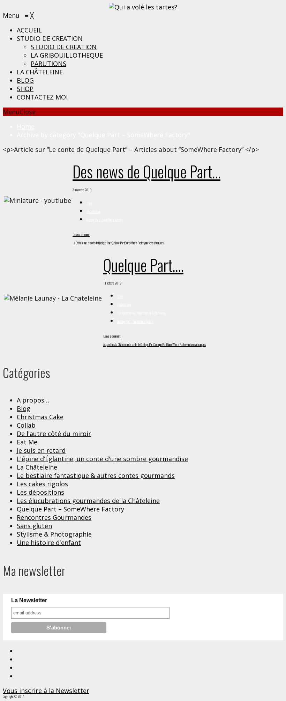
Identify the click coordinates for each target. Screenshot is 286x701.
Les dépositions (40, 492)
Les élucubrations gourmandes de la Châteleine (141, 313)
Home (26, 126)
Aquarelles (109, 344)
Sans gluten (34, 526)
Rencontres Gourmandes (54, 517)
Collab (26, 425)
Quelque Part (118, 242)
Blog (89, 203)
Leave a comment (81, 234)
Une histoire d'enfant (49, 542)
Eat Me (27, 442)
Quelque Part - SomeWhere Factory (104, 219)
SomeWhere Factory (135, 242)
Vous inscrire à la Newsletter (46, 690)
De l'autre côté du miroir (54, 433)
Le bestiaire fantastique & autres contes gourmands (96, 475)
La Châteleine (93, 211)
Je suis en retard (41, 450)
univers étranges (154, 242)
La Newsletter (29, 600)
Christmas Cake (40, 417)
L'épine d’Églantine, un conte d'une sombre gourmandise (102, 459)
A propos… (33, 400)
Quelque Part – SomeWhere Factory (70, 509)
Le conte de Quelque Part (99, 242)
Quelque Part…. (143, 264)
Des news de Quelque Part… (146, 171)
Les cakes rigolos (42, 484)
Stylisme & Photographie (54, 534)
